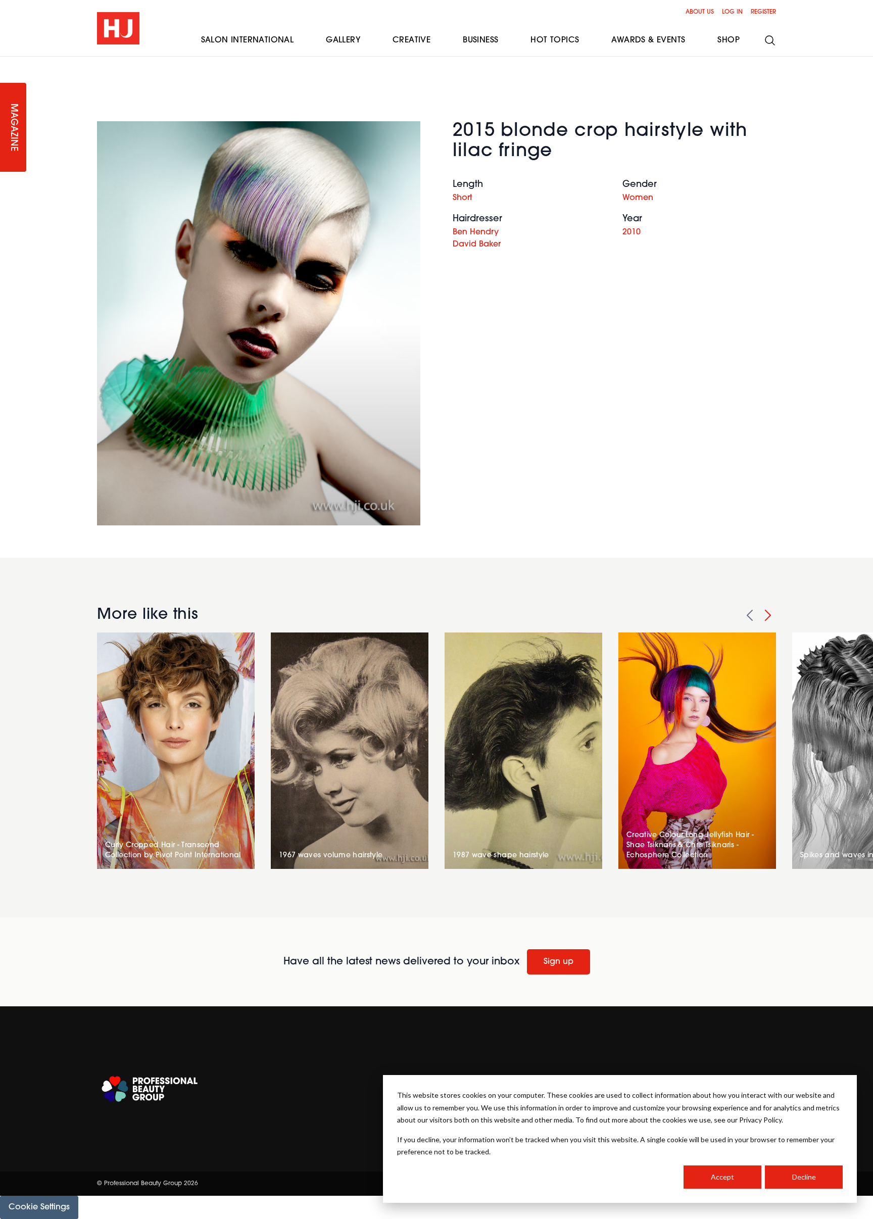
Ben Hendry (476, 232)
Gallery (343, 40)
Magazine (13, 128)
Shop (728, 40)
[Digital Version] (8, 63)
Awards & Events (648, 40)
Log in (732, 12)
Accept (722, 1177)
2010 (631, 232)
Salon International (247, 40)
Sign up (558, 962)
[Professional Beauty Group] (149, 1089)
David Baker (477, 244)
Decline (804, 1177)
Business (480, 40)
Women (637, 198)
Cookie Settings (39, 1207)
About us (700, 12)
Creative (411, 40)
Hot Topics (554, 40)
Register (763, 12)
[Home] (118, 28)
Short (462, 198)
